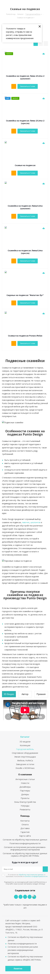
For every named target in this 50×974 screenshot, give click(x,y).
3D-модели (25, 741)
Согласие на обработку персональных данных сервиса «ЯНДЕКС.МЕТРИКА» (25, 854)
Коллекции (25, 745)
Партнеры (25, 790)
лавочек (25, 522)
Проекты (25, 798)
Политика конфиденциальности (25, 843)
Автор (25, 694)
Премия (41, 694)
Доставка (25, 828)
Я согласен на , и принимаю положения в (26, 875)
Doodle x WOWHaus (25, 768)
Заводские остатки (25, 764)
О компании (25, 774)
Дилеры (25, 794)
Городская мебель (25, 749)
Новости (25, 783)
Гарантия (25, 832)
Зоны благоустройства (25, 802)
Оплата (25, 824)
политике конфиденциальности (35, 876)
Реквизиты (25, 809)
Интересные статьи (25, 779)
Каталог (25, 736)
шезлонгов (35, 522)
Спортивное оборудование (25, 753)
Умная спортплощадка (25, 756)
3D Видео (9, 694)
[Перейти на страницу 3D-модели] (44, 54)
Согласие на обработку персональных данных (25, 839)
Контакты (25, 820)
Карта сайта (25, 835)
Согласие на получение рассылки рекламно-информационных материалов (25, 848)
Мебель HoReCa (25, 760)
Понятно (18, 968)
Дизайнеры (25, 786)
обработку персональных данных (31, 875)
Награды (25, 805)
